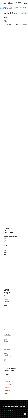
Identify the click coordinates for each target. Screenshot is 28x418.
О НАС (4, 404)
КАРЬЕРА (10, 404)
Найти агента (4, 2)
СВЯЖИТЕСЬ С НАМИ (20, 404)
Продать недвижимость (11, 2)
